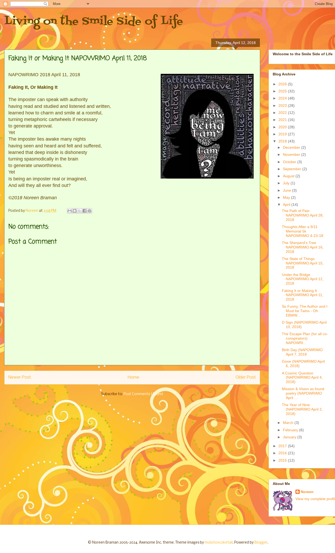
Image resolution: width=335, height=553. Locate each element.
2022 (283, 112)
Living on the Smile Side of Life (93, 22)
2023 (283, 105)
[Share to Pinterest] (89, 210)
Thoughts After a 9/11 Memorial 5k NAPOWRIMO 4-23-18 (302, 231)
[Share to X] (79, 210)
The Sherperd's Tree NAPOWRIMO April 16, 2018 (302, 247)
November (292, 154)
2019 (283, 134)
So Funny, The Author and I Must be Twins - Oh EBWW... (304, 310)
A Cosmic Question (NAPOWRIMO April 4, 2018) (302, 377)
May (287, 197)
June (287, 190)
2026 (283, 84)
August (289, 176)
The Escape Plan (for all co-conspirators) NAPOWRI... (305, 338)
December (292, 147)
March (288, 423)
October (290, 162)
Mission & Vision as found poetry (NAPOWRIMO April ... (303, 393)
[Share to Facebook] (84, 210)
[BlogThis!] (74, 210)
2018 (283, 141)
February (291, 430)
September (292, 169)
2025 (283, 91)
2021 (283, 120)
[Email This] (69, 210)
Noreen (307, 492)
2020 (283, 127)
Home (133, 377)
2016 (283, 453)
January (290, 437)
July (287, 183)
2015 (283, 460)
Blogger (260, 543)
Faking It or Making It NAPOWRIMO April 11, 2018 (302, 295)
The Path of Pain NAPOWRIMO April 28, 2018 (302, 215)
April (287, 204)
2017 (283, 446)
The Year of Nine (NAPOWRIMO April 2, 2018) (302, 409)
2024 (283, 98)
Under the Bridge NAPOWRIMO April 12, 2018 (302, 279)
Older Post (246, 377)
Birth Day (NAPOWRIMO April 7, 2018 (302, 352)
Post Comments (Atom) (143, 394)
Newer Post (19, 377)
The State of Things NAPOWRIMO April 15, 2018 (302, 263)
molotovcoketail (219, 543)
